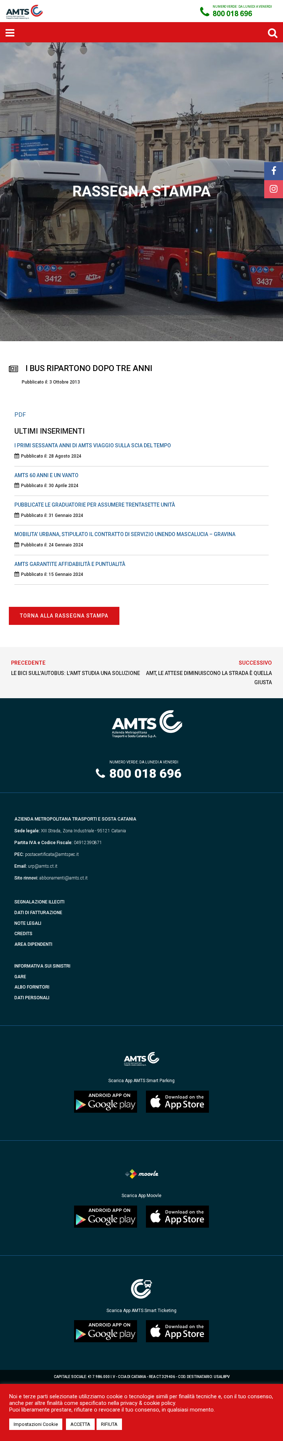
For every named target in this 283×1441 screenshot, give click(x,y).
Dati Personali (31, 997)
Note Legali (27, 923)
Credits (23, 933)
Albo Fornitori (31, 987)
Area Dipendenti (33, 944)
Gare (20, 976)
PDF (20, 414)
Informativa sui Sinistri (42, 966)
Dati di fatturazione (38, 912)
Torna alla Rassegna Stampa (64, 616)
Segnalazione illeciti (39, 902)
